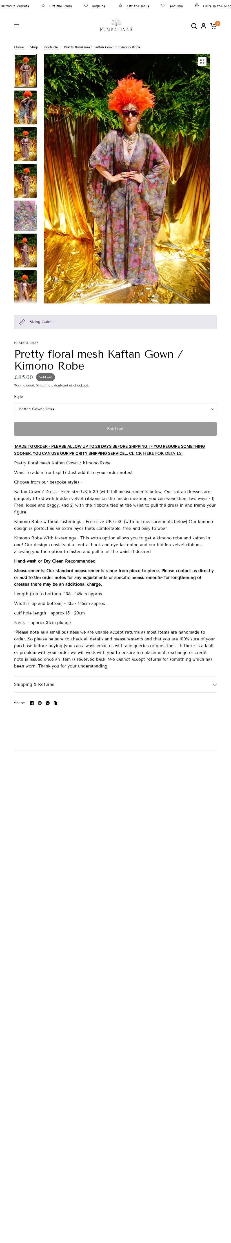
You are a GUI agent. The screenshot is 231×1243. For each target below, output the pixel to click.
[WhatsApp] (47, 703)
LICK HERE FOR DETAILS (157, 453)
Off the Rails (48, 6)
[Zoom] (202, 61)
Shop (34, 47)
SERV (113, 453)
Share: (19, 703)
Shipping (43, 385)
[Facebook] (31, 703)
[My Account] (203, 26)
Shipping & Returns (34, 684)
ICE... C (125, 453)
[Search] (194, 26)
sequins (86, 6)
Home (19, 47)
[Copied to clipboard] (55, 703)
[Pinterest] (39, 703)
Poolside (51, 47)
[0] (212, 26)
